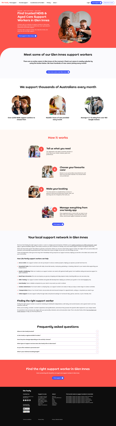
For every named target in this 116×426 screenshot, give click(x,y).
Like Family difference (56, 397)
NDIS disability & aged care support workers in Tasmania (78, 401)
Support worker (41, 399)
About (55, 2)
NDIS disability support (42, 401)
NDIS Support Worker (42, 400)
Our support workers (42, 397)
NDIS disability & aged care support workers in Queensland (78, 399)
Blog (53, 399)
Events (53, 400)
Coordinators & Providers (37, 2)
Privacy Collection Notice (57, 419)
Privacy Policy (41, 419)
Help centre (54, 403)
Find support (12, 2)
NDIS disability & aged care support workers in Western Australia (79, 402)
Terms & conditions (27, 419)
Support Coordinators (42, 405)
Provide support (23, 2)
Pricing (49, 2)
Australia (19, 10)
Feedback (54, 405)
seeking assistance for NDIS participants (82, 245)
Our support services (42, 396)
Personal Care (41, 402)
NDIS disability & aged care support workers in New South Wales (79, 396)
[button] (58, 331)
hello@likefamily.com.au (28, 396)
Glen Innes (38, 10)
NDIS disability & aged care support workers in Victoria (77, 397)
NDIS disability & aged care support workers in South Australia (79, 400)
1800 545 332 (25, 397)
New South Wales (28, 10)
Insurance (54, 402)
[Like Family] (5, 2)
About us (54, 396)
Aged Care (40, 403)
